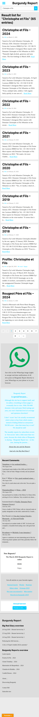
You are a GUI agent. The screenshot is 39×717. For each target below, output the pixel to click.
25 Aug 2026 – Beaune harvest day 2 (13, 633)
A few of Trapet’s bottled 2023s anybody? (14, 645)
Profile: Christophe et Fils (18, 261)
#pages (25, 266)
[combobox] (20, 608)
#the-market (28, 591)
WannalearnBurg (8, 490)
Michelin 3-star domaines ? (21, 532)
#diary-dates (14, 588)
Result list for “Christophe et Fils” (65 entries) (19, 18)
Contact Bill (5, 687)
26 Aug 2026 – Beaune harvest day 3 (13, 629)
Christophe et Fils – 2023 (16, 68)
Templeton (6, 464)
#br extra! (20, 266)
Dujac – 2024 (21, 490)
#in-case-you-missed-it (14, 591)
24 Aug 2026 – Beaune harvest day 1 (13, 637)
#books (21, 585)
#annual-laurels (12, 585)
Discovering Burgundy (9, 682)
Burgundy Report (24, 3)
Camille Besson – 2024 (9, 673)
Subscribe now (6, 691)
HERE (19, 564)
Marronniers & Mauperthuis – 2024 (12, 665)
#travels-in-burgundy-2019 (19, 595)
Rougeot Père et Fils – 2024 (18, 295)
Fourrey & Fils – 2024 (9, 658)
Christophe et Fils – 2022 (16, 103)
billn (5, 37)
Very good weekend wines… (25, 478)
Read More (27, 93)
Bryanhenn (6, 532)
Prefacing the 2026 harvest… (11, 641)
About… (5, 678)
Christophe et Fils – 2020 (16, 166)
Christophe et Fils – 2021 (16, 134)
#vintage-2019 (24, 588)
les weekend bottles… (19, 464)
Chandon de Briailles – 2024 (10, 669)
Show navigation (4, 3)
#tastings (29, 585)
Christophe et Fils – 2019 (16, 197)
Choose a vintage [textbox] (19, 608)
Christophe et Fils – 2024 (16, 31)
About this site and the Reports (19, 447)
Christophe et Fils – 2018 (16, 229)
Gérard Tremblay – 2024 (9, 661)
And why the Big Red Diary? (19, 451)
